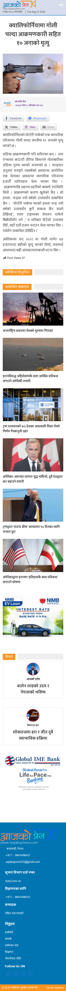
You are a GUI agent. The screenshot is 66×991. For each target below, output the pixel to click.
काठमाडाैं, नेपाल (14, 848)
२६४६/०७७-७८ (13, 881)
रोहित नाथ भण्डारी (14, 913)
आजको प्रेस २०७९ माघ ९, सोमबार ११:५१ (29, 103)
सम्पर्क (8, 938)
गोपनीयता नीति (13, 958)
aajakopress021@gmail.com (22, 861)
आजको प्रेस (33, 679)
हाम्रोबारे (9, 932)
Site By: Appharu (55, 988)
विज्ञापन (9, 952)
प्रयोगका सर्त (11, 945)
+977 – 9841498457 (17, 855)
